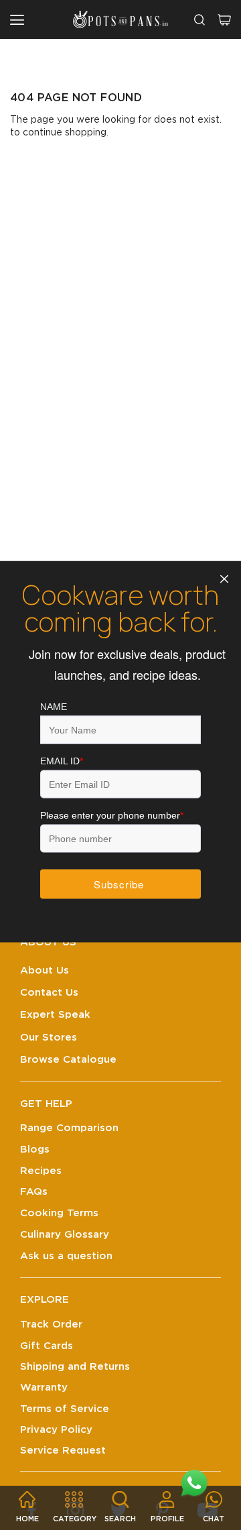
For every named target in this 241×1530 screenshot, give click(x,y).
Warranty (44, 1387)
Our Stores (48, 1038)
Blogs (35, 1149)
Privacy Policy (56, 1430)
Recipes (41, 1171)
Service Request (63, 1451)
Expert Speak (55, 1015)
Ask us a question (66, 1256)
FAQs (34, 1192)
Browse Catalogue (68, 1060)
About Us (44, 970)
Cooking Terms (59, 1213)
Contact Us (49, 993)
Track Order (51, 1324)
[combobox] (199, 19)
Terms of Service (64, 1409)
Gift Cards (46, 1346)
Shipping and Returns (75, 1367)
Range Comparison (69, 1128)
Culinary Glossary (64, 1235)
